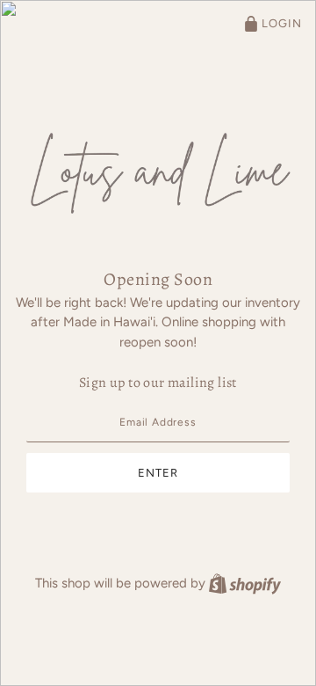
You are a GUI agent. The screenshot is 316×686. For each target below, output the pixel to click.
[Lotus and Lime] (158, 170)
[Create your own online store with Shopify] (245, 583)
